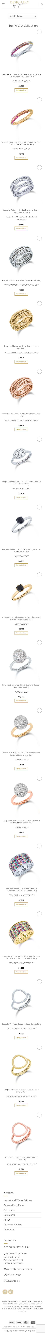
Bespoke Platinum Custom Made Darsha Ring (21, 1026)
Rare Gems (9, 1215)
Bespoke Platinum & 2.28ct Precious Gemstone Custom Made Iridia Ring (21, 891)
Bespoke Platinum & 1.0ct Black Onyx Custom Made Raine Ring (21, 552)
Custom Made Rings (14, 1205)
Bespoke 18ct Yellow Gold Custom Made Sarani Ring (21, 349)
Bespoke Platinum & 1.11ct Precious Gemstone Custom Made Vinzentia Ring (21, 77)
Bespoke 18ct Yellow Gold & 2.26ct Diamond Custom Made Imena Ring (21, 756)
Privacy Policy (19, 1327)
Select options (21, 90)
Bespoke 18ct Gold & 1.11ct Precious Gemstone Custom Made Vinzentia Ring (21, 145)
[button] (3, 4)
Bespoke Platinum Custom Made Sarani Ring (21, 282)
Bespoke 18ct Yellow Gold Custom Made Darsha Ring (21, 1093)
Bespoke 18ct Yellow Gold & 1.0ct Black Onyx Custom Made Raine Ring (21, 620)
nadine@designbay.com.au (19, 1269)
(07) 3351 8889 (13, 1275)
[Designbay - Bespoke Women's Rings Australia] (19, 4)
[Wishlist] (35, 4)
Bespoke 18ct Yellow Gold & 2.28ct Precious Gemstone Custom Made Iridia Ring (21, 959)
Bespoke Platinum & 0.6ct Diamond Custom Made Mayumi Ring (21, 215)
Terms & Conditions (34, 1327)
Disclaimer (7, 1327)
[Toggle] (39, 1200)
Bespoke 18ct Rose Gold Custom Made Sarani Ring (21, 417)
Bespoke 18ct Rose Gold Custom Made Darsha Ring (21, 1161)
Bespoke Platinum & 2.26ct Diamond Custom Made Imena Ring (21, 688)
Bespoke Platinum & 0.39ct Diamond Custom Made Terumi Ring (21, 485)
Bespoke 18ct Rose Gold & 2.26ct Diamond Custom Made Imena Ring (21, 824)
